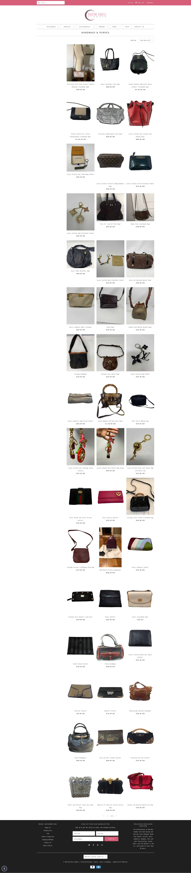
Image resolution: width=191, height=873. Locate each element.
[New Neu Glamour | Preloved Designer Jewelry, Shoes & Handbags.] (95, 15)
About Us (48, 827)
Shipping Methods (47, 839)
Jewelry (68, 26)
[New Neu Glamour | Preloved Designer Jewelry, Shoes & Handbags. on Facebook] (93, 845)
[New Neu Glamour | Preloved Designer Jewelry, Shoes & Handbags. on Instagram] (97, 845)
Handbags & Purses (95, 32)
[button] (4, 868)
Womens (102, 26)
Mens (116, 26)
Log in (130, 2)
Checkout (150, 2)
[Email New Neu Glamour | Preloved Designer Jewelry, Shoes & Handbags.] (102, 845)
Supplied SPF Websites (120, 862)
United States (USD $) (94, 856)
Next (113, 816)
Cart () (140, 2)
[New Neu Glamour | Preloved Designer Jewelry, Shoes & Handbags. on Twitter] (89, 845)
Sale (127, 26)
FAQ (48, 833)
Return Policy (47, 845)
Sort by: (134, 40)
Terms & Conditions (47, 836)
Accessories (85, 26)
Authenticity (48, 830)
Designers (52, 26)
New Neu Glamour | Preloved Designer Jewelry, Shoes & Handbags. (90, 862)
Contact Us (139, 26)
